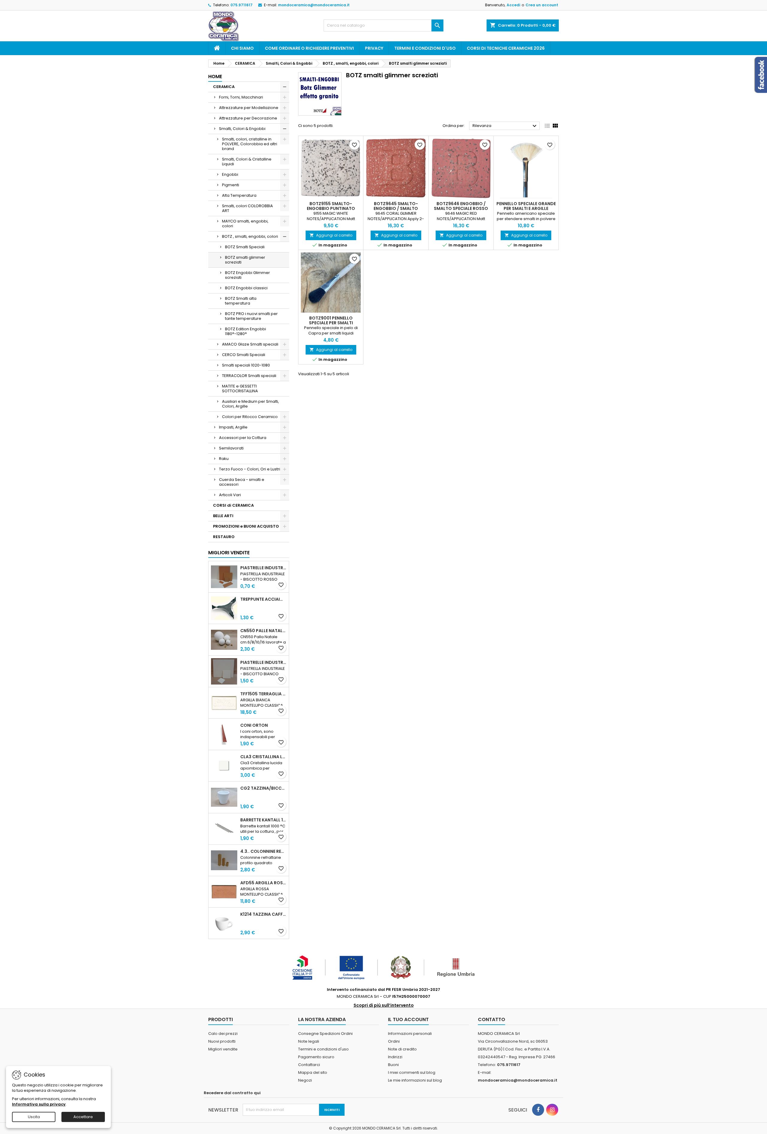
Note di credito (402, 1049)
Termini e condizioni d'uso (425, 48)
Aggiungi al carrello (330, 235)
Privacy (374, 48)
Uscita (34, 1117)
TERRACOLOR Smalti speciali (249, 375)
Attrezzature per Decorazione (248, 118)
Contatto (491, 1019)
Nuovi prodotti (221, 1041)
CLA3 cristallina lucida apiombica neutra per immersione (263, 756)
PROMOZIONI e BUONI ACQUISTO (246, 526)
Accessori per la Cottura (242, 437)
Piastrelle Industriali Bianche (263, 662)
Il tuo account (408, 1019)
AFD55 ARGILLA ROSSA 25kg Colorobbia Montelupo (263, 882)
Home (215, 76)
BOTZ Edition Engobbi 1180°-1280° (245, 331)
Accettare (83, 1117)
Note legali (308, 1041)
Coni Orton (254, 725)
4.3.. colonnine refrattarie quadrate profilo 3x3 (263, 851)
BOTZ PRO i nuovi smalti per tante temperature (251, 316)
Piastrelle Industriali (263, 567)
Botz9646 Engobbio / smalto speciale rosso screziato (461, 208)
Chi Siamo (242, 48)
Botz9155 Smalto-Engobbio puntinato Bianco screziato (331, 208)
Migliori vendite (229, 552)
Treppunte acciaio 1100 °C (263, 599)
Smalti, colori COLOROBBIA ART (247, 208)
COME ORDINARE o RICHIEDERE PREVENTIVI (309, 48)
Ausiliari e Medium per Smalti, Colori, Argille (250, 404)
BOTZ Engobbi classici (246, 288)
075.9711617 (241, 4)
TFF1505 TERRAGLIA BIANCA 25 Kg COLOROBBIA (263, 693)
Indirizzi (395, 1057)
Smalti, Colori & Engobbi (242, 128)
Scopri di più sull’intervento (384, 1005)
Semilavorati (231, 448)
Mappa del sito (312, 1072)
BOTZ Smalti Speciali (245, 247)
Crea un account (542, 4)
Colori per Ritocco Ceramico (250, 417)
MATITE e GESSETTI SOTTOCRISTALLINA (240, 388)
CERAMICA (224, 87)
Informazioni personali (410, 1033)
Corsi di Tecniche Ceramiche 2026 (506, 48)
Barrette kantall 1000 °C (263, 819)
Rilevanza (505, 126)
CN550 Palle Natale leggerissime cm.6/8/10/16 (263, 630)
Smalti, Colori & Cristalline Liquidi (246, 161)
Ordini (394, 1041)
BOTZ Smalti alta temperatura (240, 301)
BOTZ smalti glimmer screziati (245, 260)
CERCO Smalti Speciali (243, 355)
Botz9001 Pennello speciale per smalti (331, 320)
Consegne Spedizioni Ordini (325, 1033)
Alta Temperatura (239, 195)
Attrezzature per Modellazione (248, 107)
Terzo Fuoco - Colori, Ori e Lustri (249, 469)
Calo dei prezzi (223, 1033)
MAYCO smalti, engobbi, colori (245, 223)
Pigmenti (230, 185)
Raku (224, 458)
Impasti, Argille (233, 427)
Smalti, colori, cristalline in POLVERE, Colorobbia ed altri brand (249, 144)
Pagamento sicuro (316, 1057)
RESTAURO (224, 537)
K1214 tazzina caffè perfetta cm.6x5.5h (263, 914)
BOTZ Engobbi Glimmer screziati (247, 275)
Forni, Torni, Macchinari (241, 97)
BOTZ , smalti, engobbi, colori (250, 236)
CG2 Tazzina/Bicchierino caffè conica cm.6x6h (263, 788)
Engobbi (230, 174)
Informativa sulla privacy (39, 1104)
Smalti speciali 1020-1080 (246, 365)
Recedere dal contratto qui (232, 1093)
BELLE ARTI (223, 516)
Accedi (513, 4)
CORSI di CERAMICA (233, 505)
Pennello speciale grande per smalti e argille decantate (526, 208)
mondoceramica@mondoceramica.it (314, 4)
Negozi (305, 1080)
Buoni (393, 1065)
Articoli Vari (230, 495)
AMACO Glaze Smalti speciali (250, 344)
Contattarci (309, 1065)
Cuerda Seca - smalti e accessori (241, 482)
